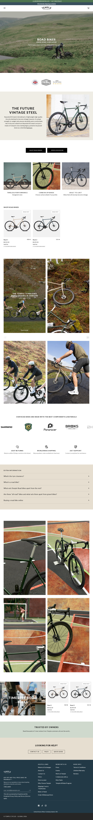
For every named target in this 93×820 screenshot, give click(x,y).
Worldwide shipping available (46, 4)
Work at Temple (61, 773)
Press (57, 767)
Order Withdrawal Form (45, 795)
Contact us (34, 751)
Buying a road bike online (13, 500)
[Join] (28, 790)
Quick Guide (58, 751)
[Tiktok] (42, 805)
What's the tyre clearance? (14, 476)
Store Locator (42, 780)
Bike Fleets (59, 780)
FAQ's (46, 751)
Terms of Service (25, 796)
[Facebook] (39, 805)
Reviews (76, 773)
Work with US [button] (61, 764)
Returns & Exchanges (44, 767)
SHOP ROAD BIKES (35, 150)
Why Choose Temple (44, 783)
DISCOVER (24, 330)
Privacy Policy (14, 796)
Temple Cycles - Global (14, 816)
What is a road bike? (11, 482)
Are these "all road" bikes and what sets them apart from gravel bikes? (30, 494)
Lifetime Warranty (79, 770)
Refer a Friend (42, 792)
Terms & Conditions (79, 767)
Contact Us (41, 773)
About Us (41, 770)
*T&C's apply (7, 786)
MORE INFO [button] (77, 764)
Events (58, 770)
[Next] (87, 337)
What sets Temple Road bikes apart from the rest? (23, 488)
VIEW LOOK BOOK (57, 150)
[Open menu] (6, 8)
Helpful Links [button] (43, 764)
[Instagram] (45, 805)
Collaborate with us (62, 777)
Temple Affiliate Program (64, 783)
